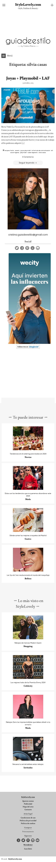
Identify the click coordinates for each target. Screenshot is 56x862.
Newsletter (28, 845)
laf (52, 150)
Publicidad (28, 804)
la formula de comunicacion (41, 150)
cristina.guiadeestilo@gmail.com (28, 234)
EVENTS (17, 150)
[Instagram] (38, 248)
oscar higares (14, 152)
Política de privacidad (28, 821)
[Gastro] (28, 531)
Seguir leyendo (27, 162)
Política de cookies (28, 824)
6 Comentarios (28, 157)
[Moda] (28, 489)
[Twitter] (17, 248)
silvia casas (42, 152)
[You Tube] (37, 840)
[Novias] (28, 449)
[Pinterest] (27, 248)
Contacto (28, 810)
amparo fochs (9, 150)
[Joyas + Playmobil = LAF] (28, 105)
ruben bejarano (33, 152)
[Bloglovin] (33, 248)
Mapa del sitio (28, 807)
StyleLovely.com (28, 5)
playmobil (23, 152)
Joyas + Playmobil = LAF (28, 78)
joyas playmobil (26, 150)
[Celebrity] (28, 678)
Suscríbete (28, 849)
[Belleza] (28, 571)
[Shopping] (28, 638)
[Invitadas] (28, 760)
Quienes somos (28, 801)
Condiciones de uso (28, 818)
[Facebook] (22, 248)
